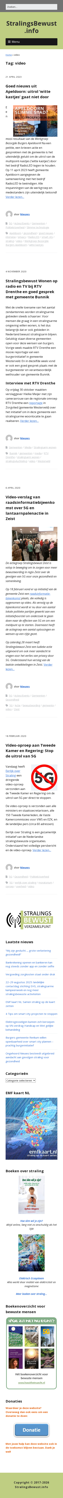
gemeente (48, 705)
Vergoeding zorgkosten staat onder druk (30, 974)
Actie (17, 705)
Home (9, 54)
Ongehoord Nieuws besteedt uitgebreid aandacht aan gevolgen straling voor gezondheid (30, 1057)
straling (10, 241)
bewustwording (31, 705)
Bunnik (13, 453)
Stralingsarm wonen (45, 447)
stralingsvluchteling (16, 461)
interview (11, 237)
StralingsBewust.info (31, 27)
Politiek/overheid (15, 227)
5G (10, 223)
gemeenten (25, 453)
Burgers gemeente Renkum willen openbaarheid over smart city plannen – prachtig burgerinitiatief (29, 1041)
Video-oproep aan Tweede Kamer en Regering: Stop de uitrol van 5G (30, 750)
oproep (10, 886)
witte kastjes (36, 244)
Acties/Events (22, 223)
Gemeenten (38, 223)
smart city (47, 237)
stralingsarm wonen (28, 457)
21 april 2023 (14, 76)
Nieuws (25, 214)
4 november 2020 (16, 271)
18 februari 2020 (16, 736)
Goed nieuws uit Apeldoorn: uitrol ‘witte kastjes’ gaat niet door (28, 91)
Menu (16, 42)
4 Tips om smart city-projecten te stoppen (31, 1013)
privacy (22, 237)
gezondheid (30, 233)
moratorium (45, 882)
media (38, 453)
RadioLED (33, 237)
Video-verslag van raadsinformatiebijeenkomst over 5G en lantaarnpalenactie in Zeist (30, 507)
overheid (21, 886)
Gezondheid (12, 699)
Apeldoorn (15, 233)
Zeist (17, 709)
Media (27, 447)
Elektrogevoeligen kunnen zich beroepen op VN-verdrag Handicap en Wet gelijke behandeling (30, 1025)
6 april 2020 (13, 487)
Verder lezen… (15, 197)
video (19, 241)
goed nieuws (46, 233)
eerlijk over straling (25, 882)
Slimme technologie (38, 227)
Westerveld (44, 461)
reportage (36, 403)
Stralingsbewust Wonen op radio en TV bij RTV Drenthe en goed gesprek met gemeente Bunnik (31, 288)
